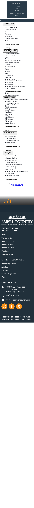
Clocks (7, 69)
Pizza (6, 118)
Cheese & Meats (10, 67)
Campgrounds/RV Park (12, 140)
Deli (6, 105)
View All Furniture (11, 179)
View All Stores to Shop (13, 91)
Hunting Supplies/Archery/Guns (15, 86)
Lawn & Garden (10, 89)
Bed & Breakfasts (10, 136)
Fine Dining (8, 114)
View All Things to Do (12, 44)
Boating (7, 64)
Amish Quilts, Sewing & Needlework (16, 99)
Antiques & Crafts (10, 56)
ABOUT (17, 15)
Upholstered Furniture (12, 175)
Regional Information (11, 38)
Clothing (7, 71)
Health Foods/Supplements (13, 80)
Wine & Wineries (10, 123)
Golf (6, 32)
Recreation (8, 36)
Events (17, 8)
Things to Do (6, 238)
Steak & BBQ (9, 121)
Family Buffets (9, 110)
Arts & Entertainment (11, 27)
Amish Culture (7, 254)
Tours (6, 40)
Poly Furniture (9, 173)
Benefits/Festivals (10, 29)
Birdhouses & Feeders (12, 62)
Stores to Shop (7, 241)
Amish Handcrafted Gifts (12, 53)
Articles (17, 6)
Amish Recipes (17, 3)
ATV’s (7, 58)
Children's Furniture (11, 160)
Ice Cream (8, 116)
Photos (17, 10)
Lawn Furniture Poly (11, 169)
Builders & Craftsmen (11, 158)
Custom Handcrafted (11, 162)
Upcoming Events (8, 264)
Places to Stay (7, 248)
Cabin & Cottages (10, 138)
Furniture (5, 251)
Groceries (8, 78)
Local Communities (17, 13)
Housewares (9, 84)
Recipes (4, 270)
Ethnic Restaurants (11, 107)
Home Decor (9, 82)
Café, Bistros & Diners (12, 103)
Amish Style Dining (11, 101)
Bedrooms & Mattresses (12, 156)
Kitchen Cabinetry (10, 167)
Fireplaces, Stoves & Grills (13, 164)
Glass (6, 73)
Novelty (7, 93)
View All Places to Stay (12, 146)
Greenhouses (9, 75)
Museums (8, 34)
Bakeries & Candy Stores (13, 60)
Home (3, 235)
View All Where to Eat (12, 126)
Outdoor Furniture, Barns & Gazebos (16, 171)
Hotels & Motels (10, 143)
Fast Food (8, 112)
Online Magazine (8, 274)
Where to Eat (7, 245)
